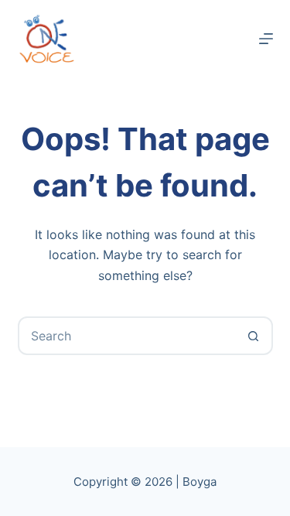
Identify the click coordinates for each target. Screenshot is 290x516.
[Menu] (266, 39)
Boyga (200, 481)
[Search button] (253, 336)
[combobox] (127, 335)
